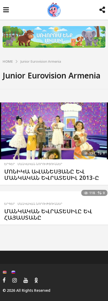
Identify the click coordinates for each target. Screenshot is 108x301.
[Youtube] (25, 280)
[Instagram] (14, 280)
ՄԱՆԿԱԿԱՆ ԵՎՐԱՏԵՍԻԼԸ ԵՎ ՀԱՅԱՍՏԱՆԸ (48, 214)
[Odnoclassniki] (36, 280)
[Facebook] (4, 280)
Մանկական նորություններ (40, 164)
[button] (6, 10)
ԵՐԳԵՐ (9, 164)
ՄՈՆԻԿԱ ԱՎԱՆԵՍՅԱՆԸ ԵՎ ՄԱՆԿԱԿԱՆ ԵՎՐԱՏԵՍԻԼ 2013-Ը (51, 174)
